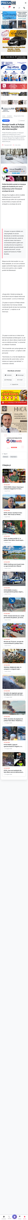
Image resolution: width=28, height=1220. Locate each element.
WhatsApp (9, 380)
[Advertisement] (14, 217)
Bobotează (5, 456)
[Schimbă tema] (24, 7)
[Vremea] (19, 7)
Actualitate (9, 116)
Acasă (3, 116)
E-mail (20, 380)
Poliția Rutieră (13, 456)
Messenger (21, 375)
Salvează (22, 120)
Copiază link (15, 384)
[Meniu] (25, 2)
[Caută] (3, 7)
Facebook (9, 375)
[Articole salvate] (14, 7)
